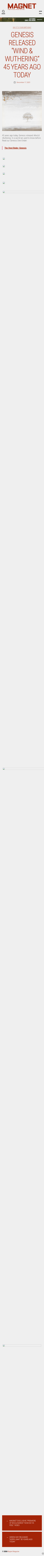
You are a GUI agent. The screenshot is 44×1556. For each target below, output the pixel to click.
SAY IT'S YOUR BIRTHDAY (22, 27)
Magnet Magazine (13, 1551)
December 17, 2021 (23, 82)
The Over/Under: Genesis (15, 148)
